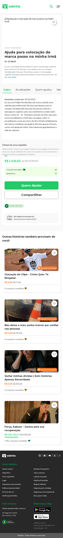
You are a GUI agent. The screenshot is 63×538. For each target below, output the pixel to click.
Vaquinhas (6, 473)
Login (4, 480)
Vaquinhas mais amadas (11, 484)
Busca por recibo (40, 496)
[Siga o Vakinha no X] (54, 455)
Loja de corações (40, 476)
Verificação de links (9, 496)
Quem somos (7, 469)
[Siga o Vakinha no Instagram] (40, 455)
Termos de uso (8, 492)
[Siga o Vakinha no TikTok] (59, 455)
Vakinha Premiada (41, 480)
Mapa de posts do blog (42, 488)
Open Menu (58, 6)
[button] (31, 30)
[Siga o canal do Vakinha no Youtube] (49, 455)
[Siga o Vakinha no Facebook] (45, 455)
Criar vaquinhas (8, 476)
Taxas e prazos (39, 473)
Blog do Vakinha (40, 484)
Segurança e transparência (44, 492)
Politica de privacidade (11, 488)
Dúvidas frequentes (41, 469)
